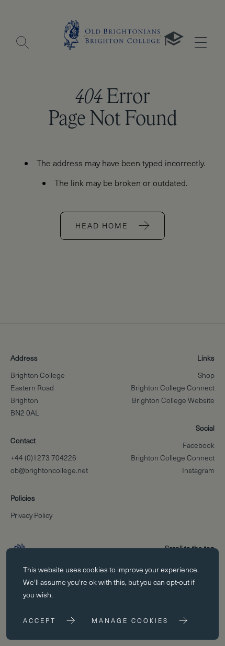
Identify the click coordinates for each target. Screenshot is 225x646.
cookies (95, 569)
